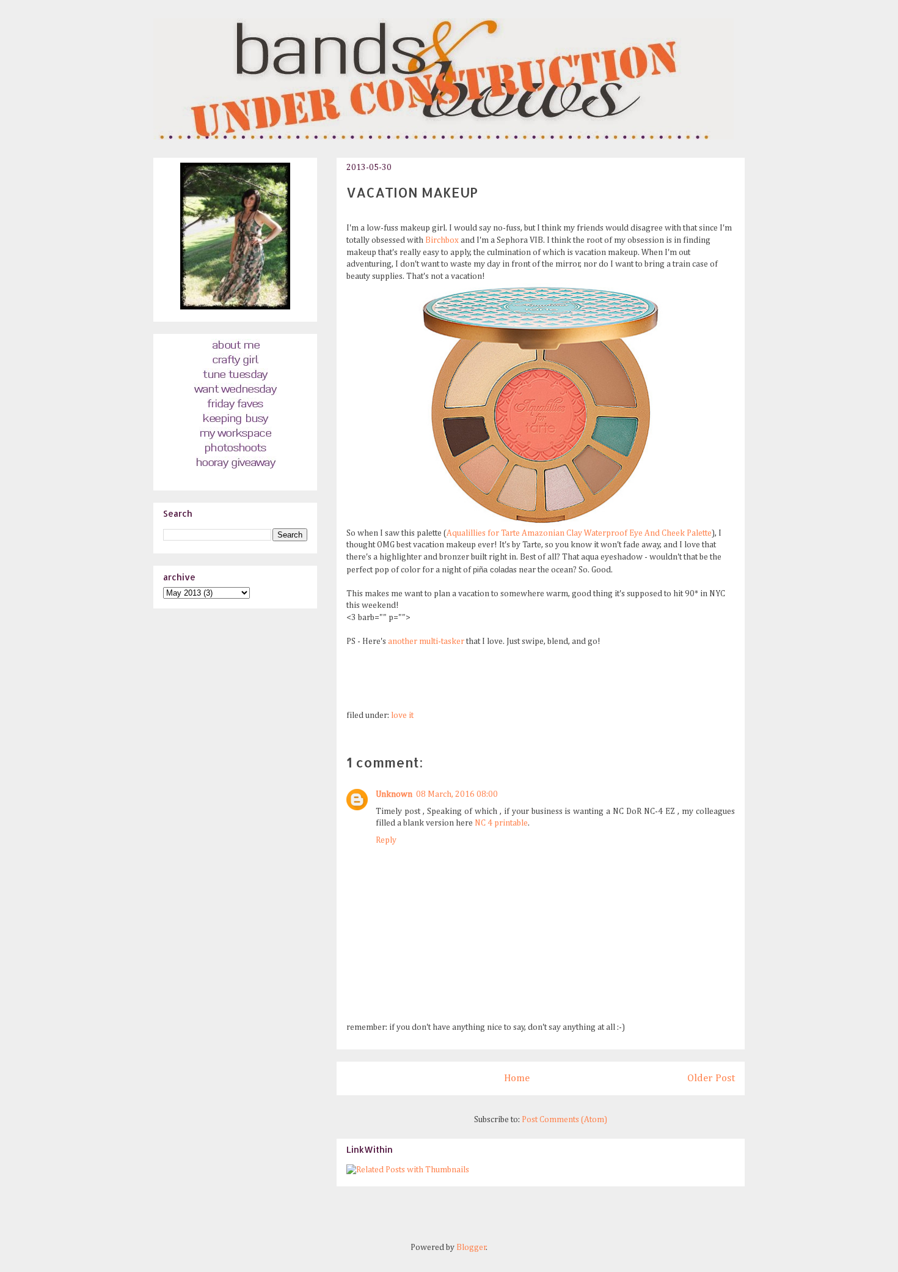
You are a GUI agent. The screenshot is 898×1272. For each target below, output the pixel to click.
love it (402, 715)
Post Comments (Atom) (564, 1119)
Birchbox (442, 240)
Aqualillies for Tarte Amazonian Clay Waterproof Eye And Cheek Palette (579, 533)
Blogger (471, 1247)
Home (517, 1078)
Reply (386, 840)
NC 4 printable (501, 823)
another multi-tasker (426, 641)
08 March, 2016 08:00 (457, 794)
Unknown (394, 794)
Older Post (711, 1078)
